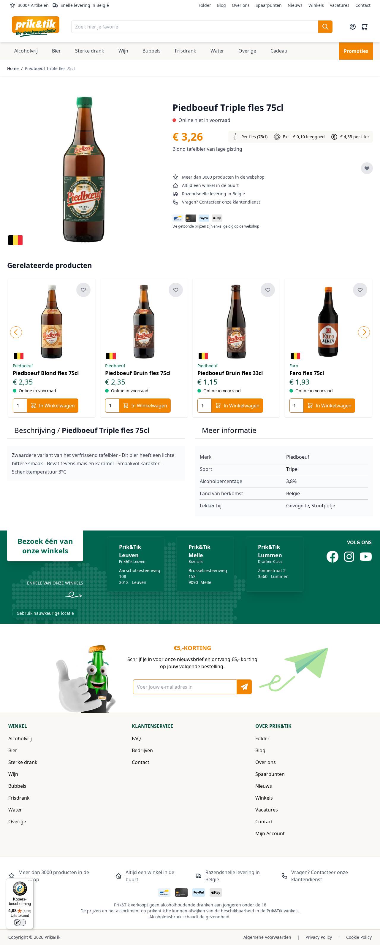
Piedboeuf (297, 457)
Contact (362, 5)
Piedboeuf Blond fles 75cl (46, 373)
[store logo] (35, 26)
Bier (12, 750)
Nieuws (295, 5)
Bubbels (17, 786)
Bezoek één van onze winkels (45, 545)
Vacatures (339, 5)
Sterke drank (22, 762)
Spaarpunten (269, 5)
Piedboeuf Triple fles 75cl (50, 68)
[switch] (20, 922)
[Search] (325, 26)
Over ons (241, 5)
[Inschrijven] (244, 686)
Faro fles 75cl (306, 373)
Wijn (13, 774)
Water (15, 809)
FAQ (136, 738)
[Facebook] (332, 557)
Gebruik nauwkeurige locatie (45, 613)
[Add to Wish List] (367, 168)
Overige (17, 821)
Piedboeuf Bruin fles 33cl (230, 373)
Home (13, 68)
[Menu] (30, 881)
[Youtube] (366, 557)
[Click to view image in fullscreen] (84, 169)
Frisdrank (19, 798)
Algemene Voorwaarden (267, 937)
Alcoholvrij (20, 738)
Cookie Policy (359, 937)
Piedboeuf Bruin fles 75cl (137, 373)
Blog (221, 5)
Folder (205, 5)
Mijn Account (270, 833)
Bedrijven (142, 750)
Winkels (316, 5)
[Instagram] (349, 557)
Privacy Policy (318, 937)
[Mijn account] (352, 26)
